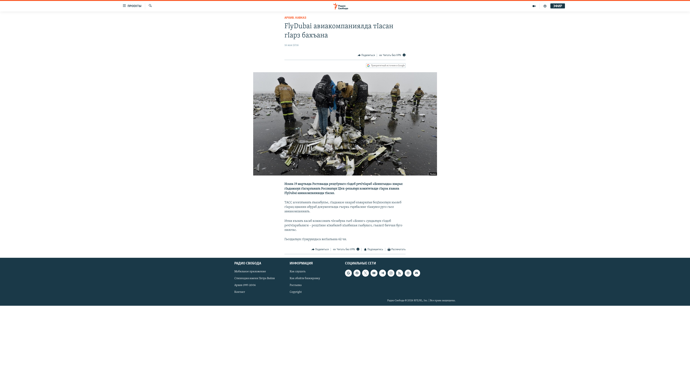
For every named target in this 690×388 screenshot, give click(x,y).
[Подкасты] (408, 273)
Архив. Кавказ (295, 18)
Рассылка (296, 285)
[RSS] (399, 273)
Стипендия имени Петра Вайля (254, 278)
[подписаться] (416, 273)
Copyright (296, 292)
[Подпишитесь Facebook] (356, 273)
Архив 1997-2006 (245, 285)
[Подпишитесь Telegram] (382, 273)
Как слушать (297, 271)
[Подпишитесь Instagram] (391, 273)
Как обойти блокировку (305, 278)
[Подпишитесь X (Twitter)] (365, 273)
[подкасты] (545, 6)
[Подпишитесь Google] (348, 273)
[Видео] (534, 6)
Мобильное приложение (250, 271)
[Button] (366, 55)
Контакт (239, 292)
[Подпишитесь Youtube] (374, 273)
